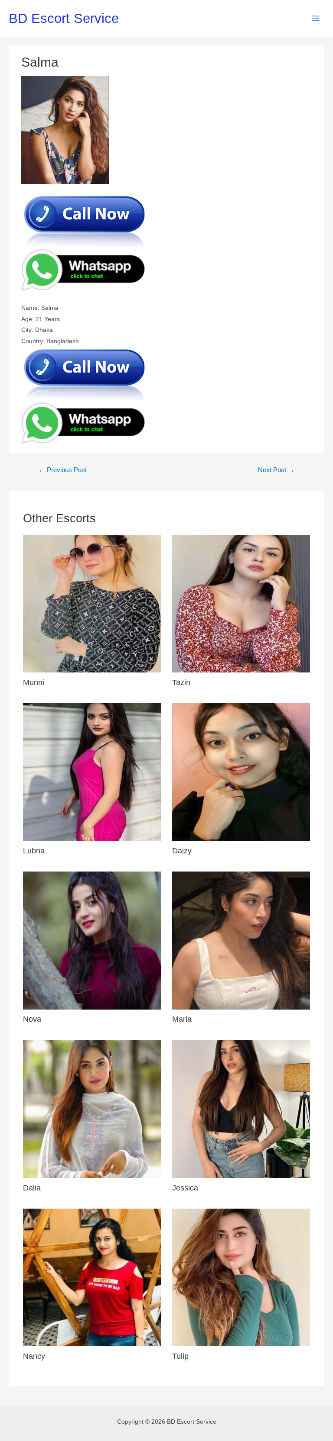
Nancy (34, 1356)
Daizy (182, 850)
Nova (32, 1018)
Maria (182, 1018)
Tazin (181, 682)
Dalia (32, 1187)
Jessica (185, 1187)
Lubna (34, 850)
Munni (33, 682)
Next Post (276, 469)
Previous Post (63, 469)
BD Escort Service (64, 18)
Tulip (180, 1356)
